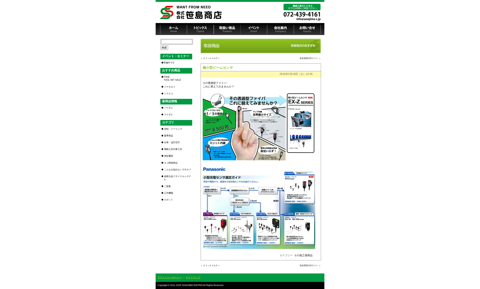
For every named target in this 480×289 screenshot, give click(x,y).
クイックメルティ (210, 58)
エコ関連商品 (171, 163)
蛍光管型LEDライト (310, 58)
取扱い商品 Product (227, 29)
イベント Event (253, 29)
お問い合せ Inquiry (307, 29)
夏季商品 (168, 135)
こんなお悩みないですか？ (177, 169)
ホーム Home (173, 29)
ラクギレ (168, 114)
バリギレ (168, 108)
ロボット (168, 199)
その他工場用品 (303, 255)
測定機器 (168, 156)
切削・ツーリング (173, 129)
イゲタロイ (169, 87)
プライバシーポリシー (170, 277)
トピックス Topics (200, 29)
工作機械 (168, 193)
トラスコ (168, 93)
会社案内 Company (280, 29)
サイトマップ (193, 277)
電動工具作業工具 (173, 149)
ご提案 (167, 186)
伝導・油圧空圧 (172, 142)
